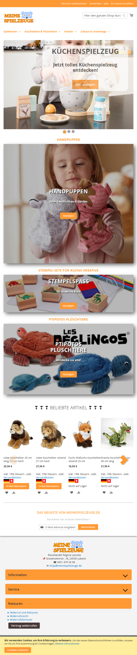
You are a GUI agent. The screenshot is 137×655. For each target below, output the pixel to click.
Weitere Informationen (67, 643)
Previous (14, 460)
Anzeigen (68, 215)
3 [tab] (73, 131)
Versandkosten (12, 477)
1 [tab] (65, 132)
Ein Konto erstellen (122, 3)
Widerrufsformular (19, 619)
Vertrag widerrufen (24, 625)
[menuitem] (11, 31)
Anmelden (96, 3)
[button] (24, 625)
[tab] (68, 574)
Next (123, 460)
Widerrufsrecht (17, 616)
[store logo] (19, 17)
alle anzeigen (85, 84)
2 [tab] (68, 131)
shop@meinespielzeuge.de (65, 565)
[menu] (68, 31)
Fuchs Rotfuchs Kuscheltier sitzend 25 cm (84, 459)
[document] (68, 646)
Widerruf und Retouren (22, 612)
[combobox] (105, 15)
